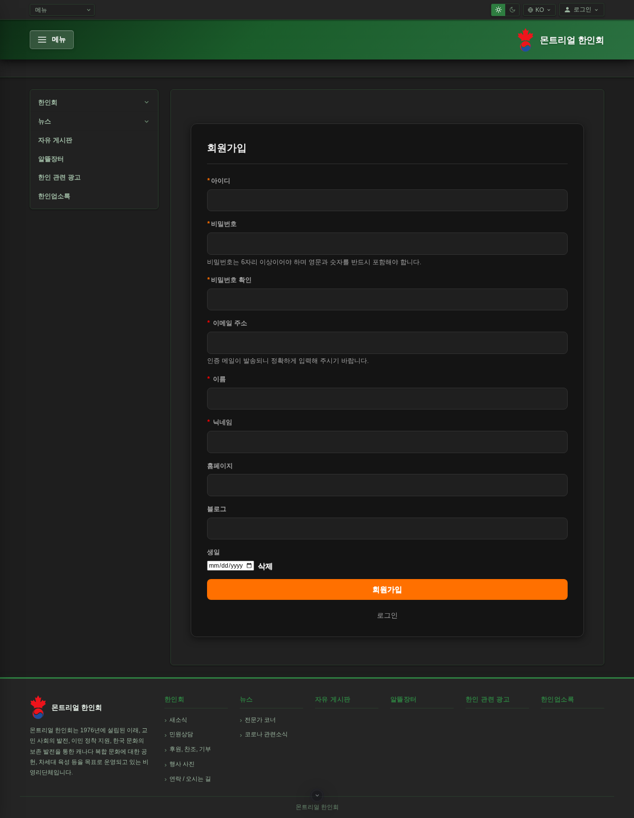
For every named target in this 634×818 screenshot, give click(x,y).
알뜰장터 (51, 159)
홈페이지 (220, 465)
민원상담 (181, 734)
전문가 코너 (260, 719)
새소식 (178, 719)
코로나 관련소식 (266, 734)
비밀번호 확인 (229, 280)
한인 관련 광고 (59, 177)
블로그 (216, 509)
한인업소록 (54, 196)
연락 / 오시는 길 (190, 778)
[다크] (512, 10)
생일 (213, 552)
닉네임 (219, 422)
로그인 (582, 9)
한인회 (47, 102)
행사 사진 (182, 763)
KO (539, 9)
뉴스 (44, 121)
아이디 (218, 180)
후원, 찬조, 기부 (190, 749)
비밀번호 (222, 224)
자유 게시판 (55, 140)
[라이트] (498, 10)
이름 (216, 379)
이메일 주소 (227, 323)
